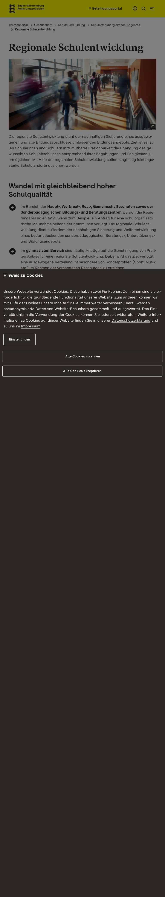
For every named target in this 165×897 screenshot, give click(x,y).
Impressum (30, 326)
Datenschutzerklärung (131, 320)
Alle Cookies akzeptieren (82, 371)
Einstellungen (19, 339)
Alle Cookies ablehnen (82, 356)
